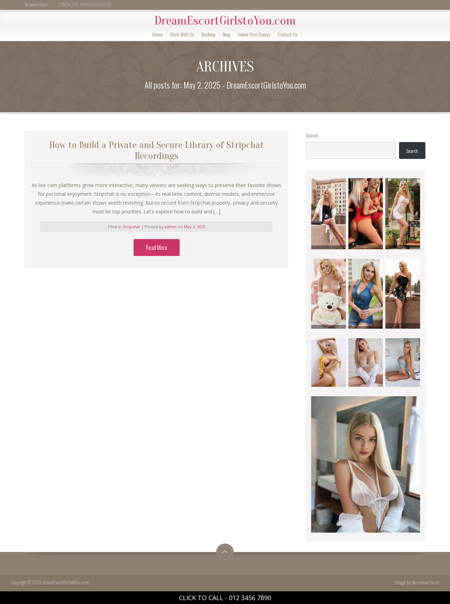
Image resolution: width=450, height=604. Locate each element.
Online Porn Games (253, 34)
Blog (226, 34)
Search (312, 135)
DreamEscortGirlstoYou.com (225, 21)
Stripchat (131, 226)
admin (171, 226)
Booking (208, 34)
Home (158, 34)
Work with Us (182, 34)
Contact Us (287, 34)
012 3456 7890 (250, 597)
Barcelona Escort (425, 582)
